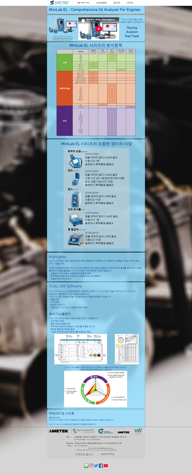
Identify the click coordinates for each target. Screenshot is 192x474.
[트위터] (96, 466)
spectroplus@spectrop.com (103, 448)
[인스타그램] (91, 466)
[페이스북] (101, 466)
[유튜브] (106, 466)
